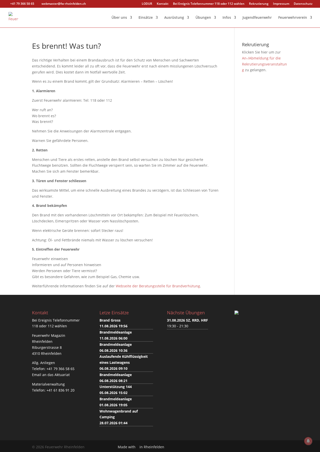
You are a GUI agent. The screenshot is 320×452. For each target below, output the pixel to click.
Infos (226, 18)
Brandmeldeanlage (116, 332)
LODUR (147, 4)
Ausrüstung (174, 18)
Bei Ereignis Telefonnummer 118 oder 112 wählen (208, 4)
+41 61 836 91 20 (60, 390)
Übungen (203, 18)
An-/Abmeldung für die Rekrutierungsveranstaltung (264, 64)
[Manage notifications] (308, 441)
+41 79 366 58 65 (60, 368)
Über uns (119, 18)
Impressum (281, 4)
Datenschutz (303, 4)
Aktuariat (62, 374)
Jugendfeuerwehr (257, 18)
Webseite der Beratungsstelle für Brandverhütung (158, 286)
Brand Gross (110, 320)
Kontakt (162, 4)
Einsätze (145, 18)
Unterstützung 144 (116, 386)
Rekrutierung (258, 4)
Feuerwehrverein (292, 18)
